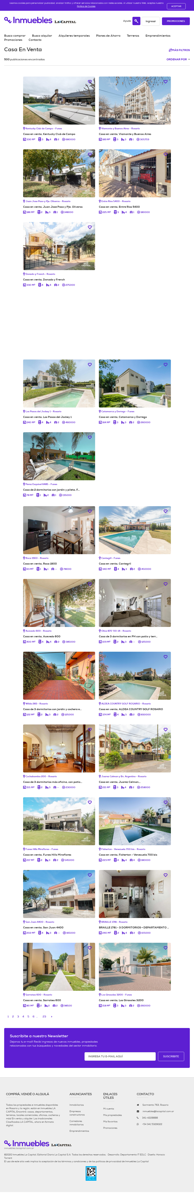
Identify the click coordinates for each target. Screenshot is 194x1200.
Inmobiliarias (77, 1104)
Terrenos (133, 36)
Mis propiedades (112, 1115)
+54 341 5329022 (152, 1124)
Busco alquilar (42, 36)
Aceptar (176, 6)
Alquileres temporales (74, 36)
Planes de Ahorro (108, 36)
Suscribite (171, 1056)
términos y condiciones (73, 1161)
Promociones (176, 21)
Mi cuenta (108, 1108)
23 (44, 1016)
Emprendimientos (158, 36)
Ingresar (151, 21)
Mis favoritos (110, 1121)
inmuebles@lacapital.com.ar (158, 1111)
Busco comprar (15, 36)
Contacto (35, 40)
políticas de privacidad (108, 1161)
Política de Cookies (86, 6)
